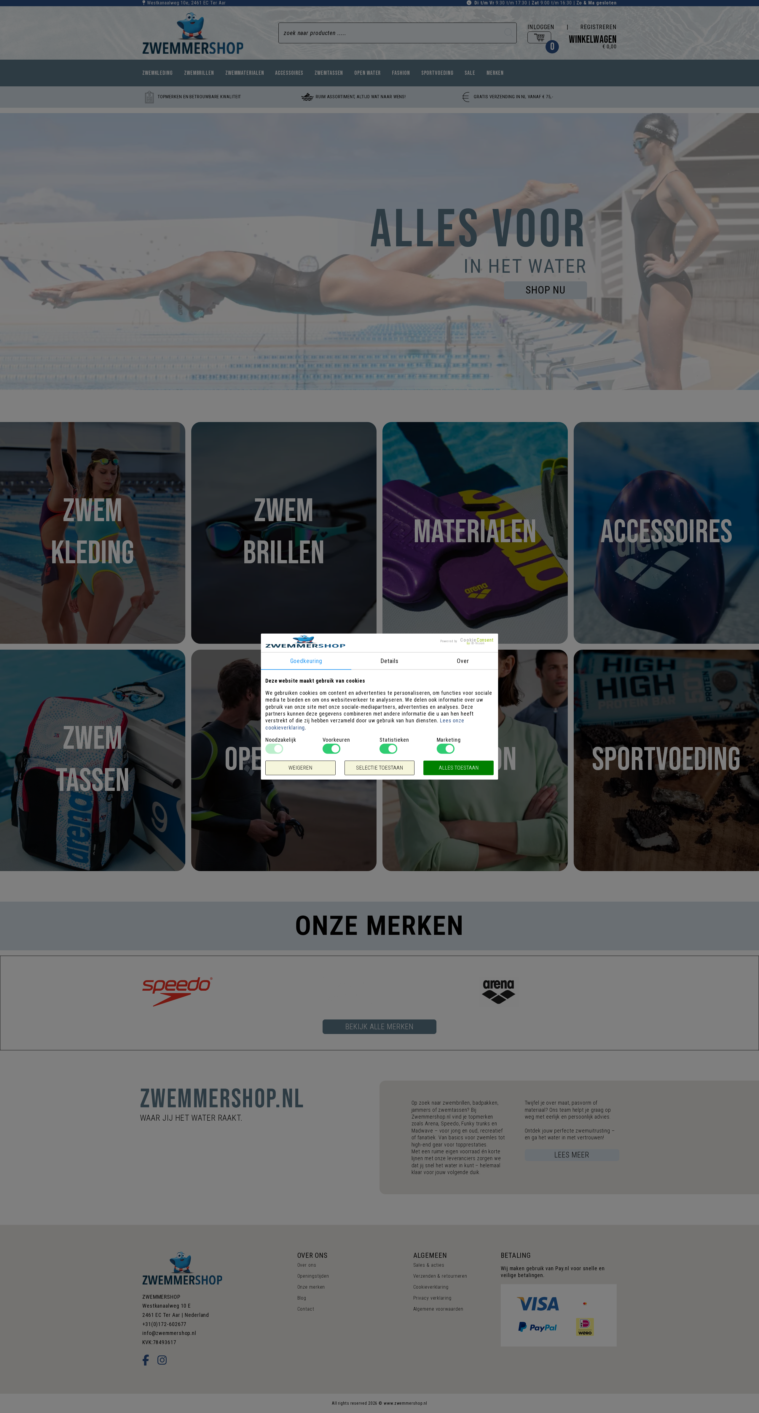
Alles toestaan (459, 768)
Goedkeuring (306, 660)
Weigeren (300, 768)
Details (389, 660)
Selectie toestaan (379, 768)
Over (463, 660)
